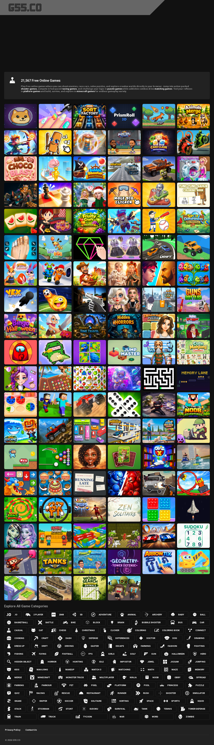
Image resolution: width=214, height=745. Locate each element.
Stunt (69, 709)
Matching (124, 669)
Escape (120, 646)
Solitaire (96, 701)
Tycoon (87, 716)
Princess (172, 685)
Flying (42, 654)
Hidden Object (22, 661)
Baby (181, 614)
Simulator (199, 693)
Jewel (150, 661)
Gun (153, 654)
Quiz (17, 693)
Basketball (21, 622)
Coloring (140, 630)
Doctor (150, 638)
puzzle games (114, 89)
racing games (69, 89)
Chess (62, 630)
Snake (17, 701)
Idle (101, 661)
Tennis (168, 709)
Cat (41, 630)
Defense (93, 638)
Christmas (88, 630)
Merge (18, 677)
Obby (177, 677)
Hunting (78, 661)
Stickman (43, 709)
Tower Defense (196, 709)
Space (150, 701)
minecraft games (86, 91)
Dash (69, 638)
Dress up (19, 646)
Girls (111, 654)
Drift (45, 646)
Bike (73, 622)
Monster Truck (75, 677)
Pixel (94, 685)
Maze (175, 669)
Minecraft (44, 677)
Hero (203, 654)
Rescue (66, 693)
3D (81, 614)
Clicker (115, 630)
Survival (120, 709)
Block (96, 622)
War (122, 716)
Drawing (199, 638)
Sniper (43, 701)
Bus (180, 622)
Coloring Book (171, 630)
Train (17, 716)
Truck (52, 716)
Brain (121, 622)
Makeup (69, 669)
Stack (17, 709)
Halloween (178, 654)
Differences (122, 638)
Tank (144, 709)
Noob (155, 677)
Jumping (200, 661)
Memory (199, 669)
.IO (15, 614)
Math (151, 669)
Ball (202, 614)
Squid (200, 701)
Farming (146, 646)
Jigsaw (174, 661)
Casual (18, 630)
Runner (122, 693)
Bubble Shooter (151, 622)
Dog (174, 638)
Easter (95, 646)
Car (202, 622)
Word (155, 716)
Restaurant (93, 693)
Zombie (190, 716)
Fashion (172, 646)
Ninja (133, 677)
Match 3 (96, 669)
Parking (19, 685)
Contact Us (31, 730)
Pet (71, 685)
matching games (163, 89)
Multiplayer (106, 677)
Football (67, 654)
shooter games (29, 89)
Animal (132, 614)
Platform (120, 685)
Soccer (69, 701)
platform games (31, 91)
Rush (146, 693)
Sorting (124, 701)
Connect (200, 630)
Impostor (125, 661)
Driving (69, 646)
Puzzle (200, 685)
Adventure (105, 614)
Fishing (18, 654)
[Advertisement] (107, 42)
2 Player (38, 614)
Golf (133, 654)
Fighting (199, 646)
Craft (44, 638)
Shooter (171, 693)
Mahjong (42, 669)
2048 (61, 614)
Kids (16, 669)
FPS (90, 654)
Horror (52, 661)
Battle (49, 622)
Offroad (201, 677)
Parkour (46, 685)
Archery (157, 614)
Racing (40, 693)
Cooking (19, 638)
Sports (175, 701)
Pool (146, 685)
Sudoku (93, 709)
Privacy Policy (12, 730)
